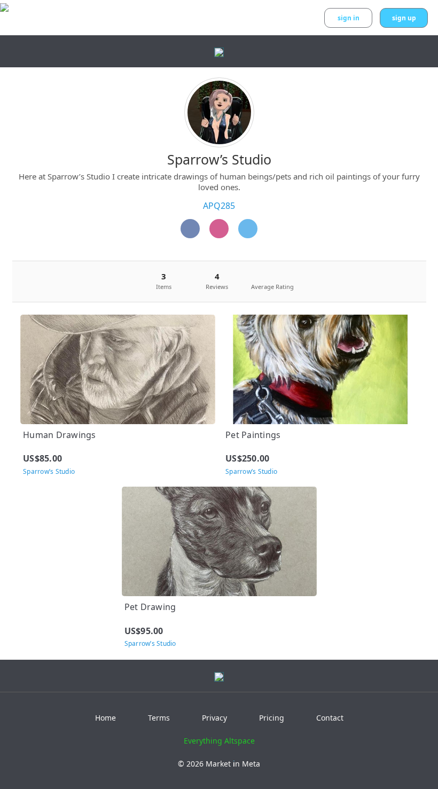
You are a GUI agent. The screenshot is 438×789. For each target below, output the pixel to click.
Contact (329, 718)
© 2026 (219, 764)
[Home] (247, 228)
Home (105, 718)
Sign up (404, 17)
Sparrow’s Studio (219, 159)
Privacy (214, 718)
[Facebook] (190, 228)
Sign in (348, 17)
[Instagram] (219, 228)
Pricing (271, 718)
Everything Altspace (219, 741)
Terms (159, 718)
